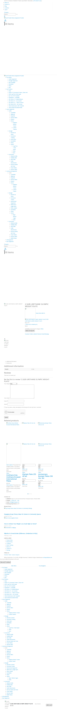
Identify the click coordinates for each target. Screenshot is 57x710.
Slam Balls (13, 159)
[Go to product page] (13, 443)
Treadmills (13, 112)
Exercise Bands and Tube (12, 641)
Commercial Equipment (11, 171)
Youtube (13, 554)
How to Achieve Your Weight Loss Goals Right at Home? (20, 524)
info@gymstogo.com (14, 502)
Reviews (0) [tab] (9, 363)
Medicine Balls (14, 156)
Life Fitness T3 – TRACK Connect (16, 102)
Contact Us (7, 4)
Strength (10, 131)
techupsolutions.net (47, 557)
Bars (10, 87)
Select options (9, 465)
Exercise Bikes (14, 117)
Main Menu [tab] (13, 565)
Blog (6, 6)
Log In (6, 9)
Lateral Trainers (12, 614)
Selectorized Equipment (12, 668)
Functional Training (11, 619)
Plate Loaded (14, 208)
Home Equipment (10, 109)
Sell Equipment (9, 239)
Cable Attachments (11, 639)
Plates (10, 85)
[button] (6, 12)
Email (43, 334)
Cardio (10, 111)
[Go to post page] (28, 510)
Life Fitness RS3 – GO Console (15, 104)
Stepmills (13, 116)
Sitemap (8, 550)
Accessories (11, 154)
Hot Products (9, 89)
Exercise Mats (14, 169)
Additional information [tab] (11, 361)
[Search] (17, 14)
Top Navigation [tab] (42, 565)
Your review (7, 398)
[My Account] (5, 20)
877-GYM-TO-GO (37, 0)
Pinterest (39, 334)
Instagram (17, 554)
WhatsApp (46, 334)
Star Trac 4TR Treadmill (14, 95)
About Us (7, 2)
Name (6, 401)
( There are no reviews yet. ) (31, 324)
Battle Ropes (14, 238)
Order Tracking (9, 545)
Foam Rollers (14, 167)
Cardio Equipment (13, 79)
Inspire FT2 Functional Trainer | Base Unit (18, 92)
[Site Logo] (14, 17)
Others (12, 121)
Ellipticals (13, 114)
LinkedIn (35, 334)
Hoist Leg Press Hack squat (15, 94)
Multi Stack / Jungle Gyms (12, 669)
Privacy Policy (9, 540)
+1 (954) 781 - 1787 (14, 500)
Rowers (12, 119)
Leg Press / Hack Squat (15, 147)
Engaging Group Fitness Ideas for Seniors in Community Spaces (22, 514)
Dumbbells (11, 84)
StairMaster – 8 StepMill (14, 97)
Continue (8, 562)
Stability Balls (14, 157)
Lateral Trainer (12, 661)
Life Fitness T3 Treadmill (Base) (16, 99)
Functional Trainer (11, 666)
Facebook (27, 334)
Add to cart (49, 705)
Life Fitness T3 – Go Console (15, 101)
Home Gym (13, 139)
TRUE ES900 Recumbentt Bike (15, 107)
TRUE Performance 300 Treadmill (16, 106)
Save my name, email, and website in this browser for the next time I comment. (23, 407)
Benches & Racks (11, 617)
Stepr (10, 90)
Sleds (14, 151)
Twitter (31, 334)
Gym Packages (12, 82)
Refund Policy (9, 541)
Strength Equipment (13, 80)
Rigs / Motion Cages (14, 216)
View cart (3, 562)
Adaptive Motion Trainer (15, 124)
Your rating (7, 383)
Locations (7, 8)
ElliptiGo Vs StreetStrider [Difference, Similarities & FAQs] (20, 533)
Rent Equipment (10, 241)
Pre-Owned (8, 77)
